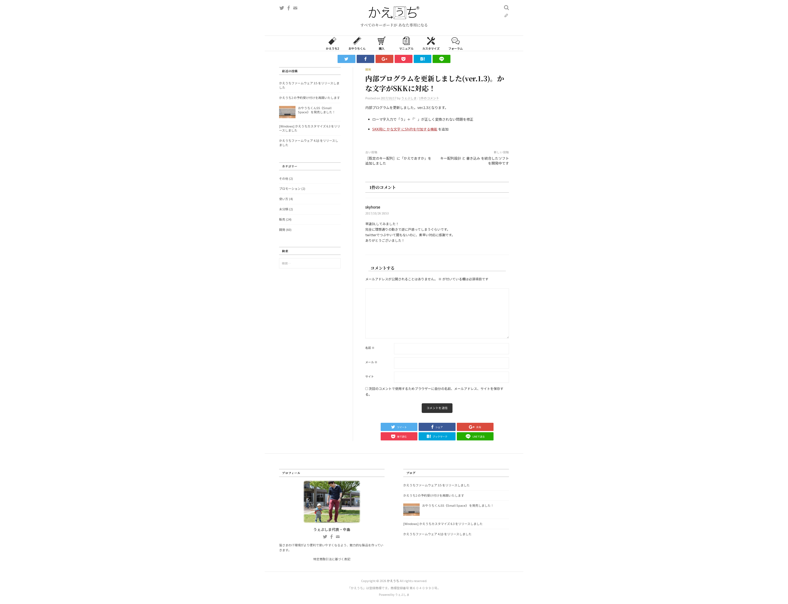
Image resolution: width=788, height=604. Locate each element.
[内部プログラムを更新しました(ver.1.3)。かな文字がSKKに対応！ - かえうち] (423, 59)
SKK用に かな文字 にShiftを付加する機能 (404, 129)
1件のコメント (429, 98)
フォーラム (455, 48)
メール (371, 362)
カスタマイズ (431, 48)
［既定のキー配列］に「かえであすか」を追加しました (398, 161)
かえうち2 (332, 48)
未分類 (283, 209)
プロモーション (290, 188)
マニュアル (406, 48)
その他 (283, 178)
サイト (369, 376)
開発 (368, 69)
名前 (370, 347)
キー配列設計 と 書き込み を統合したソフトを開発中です (474, 161)
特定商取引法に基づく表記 (331, 559)
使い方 (283, 199)
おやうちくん (357, 48)
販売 (282, 219)
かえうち (393, 581)
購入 (382, 48)
